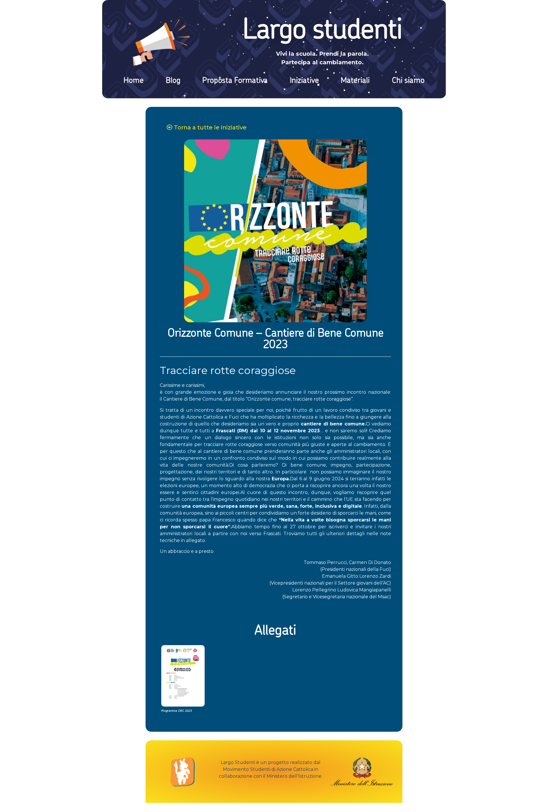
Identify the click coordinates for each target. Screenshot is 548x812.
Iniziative (304, 81)
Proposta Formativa (235, 81)
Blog (173, 81)
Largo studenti (322, 31)
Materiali (355, 81)
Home (134, 81)
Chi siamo (408, 81)
